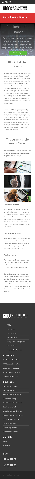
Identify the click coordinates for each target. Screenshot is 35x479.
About (5, 442)
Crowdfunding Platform (10, 376)
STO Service (11, 329)
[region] (17, 39)
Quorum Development (14, 350)
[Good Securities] (13, 8)
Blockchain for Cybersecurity (12, 394)
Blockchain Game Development (13, 415)
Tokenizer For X (12, 346)
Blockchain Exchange (9, 399)
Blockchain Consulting (10, 386)
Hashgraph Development (11, 419)
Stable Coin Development (11, 368)
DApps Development (9, 423)
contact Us (6, 446)
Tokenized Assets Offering (11, 372)
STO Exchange (12, 333)
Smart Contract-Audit (9, 407)
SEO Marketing (12, 337)
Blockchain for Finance (10, 390)
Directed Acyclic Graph (10, 427)
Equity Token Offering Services (17, 341)
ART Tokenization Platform (11, 364)
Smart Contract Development (12, 403)
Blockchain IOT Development (12, 411)
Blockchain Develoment (10, 432)
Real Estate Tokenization (11, 360)
